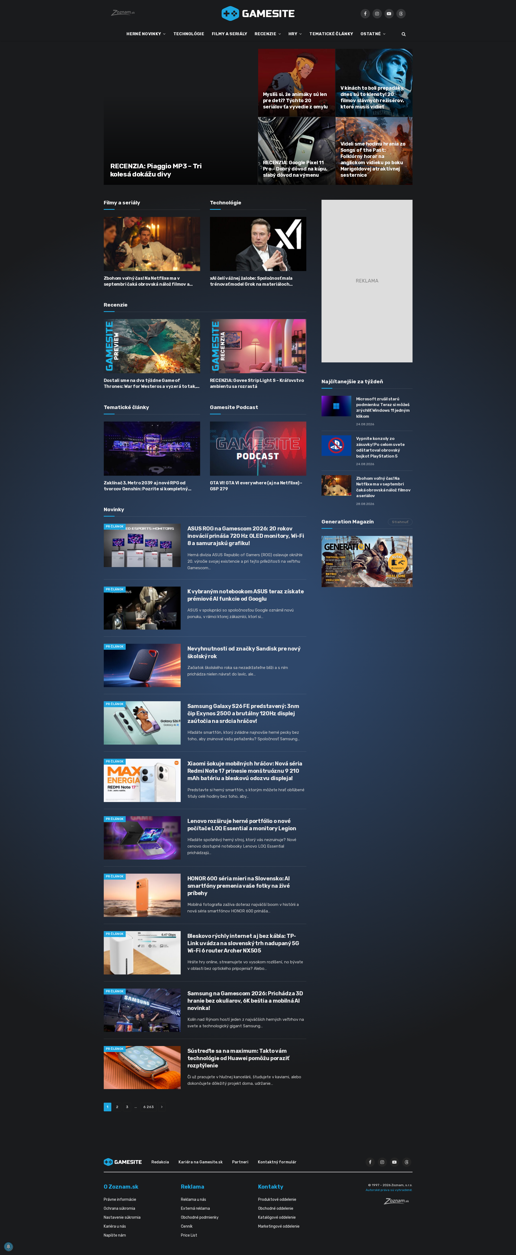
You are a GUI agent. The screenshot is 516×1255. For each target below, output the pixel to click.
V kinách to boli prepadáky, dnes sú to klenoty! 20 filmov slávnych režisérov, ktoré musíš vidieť (372, 97)
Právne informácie (120, 1199)
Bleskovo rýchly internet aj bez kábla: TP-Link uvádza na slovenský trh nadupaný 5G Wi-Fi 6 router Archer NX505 (243, 943)
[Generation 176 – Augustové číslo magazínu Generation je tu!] (367, 561)
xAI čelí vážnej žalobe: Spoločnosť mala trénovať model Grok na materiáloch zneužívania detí (251, 281)
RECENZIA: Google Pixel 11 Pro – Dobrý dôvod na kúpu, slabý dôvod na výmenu (295, 169)
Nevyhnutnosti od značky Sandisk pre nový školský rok (243, 652)
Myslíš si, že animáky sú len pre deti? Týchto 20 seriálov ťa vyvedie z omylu (295, 100)
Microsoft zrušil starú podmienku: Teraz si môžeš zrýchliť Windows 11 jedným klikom (383, 408)
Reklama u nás (193, 1199)
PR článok (115, 526)
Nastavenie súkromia (122, 1217)
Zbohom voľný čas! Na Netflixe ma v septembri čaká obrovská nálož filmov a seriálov (147, 281)
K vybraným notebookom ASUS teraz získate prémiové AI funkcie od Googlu (245, 595)
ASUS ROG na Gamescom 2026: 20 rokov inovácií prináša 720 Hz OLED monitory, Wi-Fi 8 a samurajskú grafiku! (245, 535)
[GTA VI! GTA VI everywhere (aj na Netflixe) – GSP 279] (258, 448)
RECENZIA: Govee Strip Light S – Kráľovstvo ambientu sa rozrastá (257, 383)
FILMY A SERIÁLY (229, 33)
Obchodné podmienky (200, 1217)
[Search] (403, 34)
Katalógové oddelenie (277, 1217)
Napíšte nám (115, 1235)
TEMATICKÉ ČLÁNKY (331, 33)
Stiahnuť (400, 522)
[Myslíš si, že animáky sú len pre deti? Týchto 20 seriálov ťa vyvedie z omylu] (296, 83)
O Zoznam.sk (121, 1186)
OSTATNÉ (371, 33)
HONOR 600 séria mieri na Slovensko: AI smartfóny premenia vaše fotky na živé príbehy (238, 885)
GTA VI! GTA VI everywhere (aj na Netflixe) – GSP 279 (256, 485)
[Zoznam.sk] (398, 1203)
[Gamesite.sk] (258, 13)
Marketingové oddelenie (279, 1226)
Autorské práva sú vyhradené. (389, 1190)
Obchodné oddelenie (275, 1208)
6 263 (148, 1107)
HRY (292, 33)
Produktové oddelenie (277, 1199)
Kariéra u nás (115, 1226)
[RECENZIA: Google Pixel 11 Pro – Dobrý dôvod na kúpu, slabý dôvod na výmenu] (296, 151)
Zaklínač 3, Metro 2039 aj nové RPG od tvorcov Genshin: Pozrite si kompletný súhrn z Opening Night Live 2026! (146, 486)
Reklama (192, 1186)
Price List (189, 1235)
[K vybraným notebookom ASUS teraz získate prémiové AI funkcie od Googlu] (142, 608)
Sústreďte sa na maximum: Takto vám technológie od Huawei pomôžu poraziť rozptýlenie (238, 1058)
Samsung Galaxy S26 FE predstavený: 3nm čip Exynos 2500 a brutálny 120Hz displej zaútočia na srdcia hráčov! (243, 713)
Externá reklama (195, 1208)
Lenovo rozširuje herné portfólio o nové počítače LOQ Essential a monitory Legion (241, 825)
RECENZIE (265, 33)
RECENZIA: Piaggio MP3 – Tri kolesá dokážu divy (156, 170)
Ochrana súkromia (119, 1208)
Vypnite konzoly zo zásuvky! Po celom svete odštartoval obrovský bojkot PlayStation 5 (380, 447)
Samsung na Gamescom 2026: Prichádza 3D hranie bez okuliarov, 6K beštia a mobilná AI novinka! (245, 1000)
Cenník (187, 1226)
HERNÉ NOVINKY (143, 33)
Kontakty (270, 1186)
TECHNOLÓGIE (188, 33)
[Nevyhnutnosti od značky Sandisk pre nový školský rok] (142, 665)
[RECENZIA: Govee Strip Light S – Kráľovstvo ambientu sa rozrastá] (258, 346)
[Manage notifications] (8, 1246)
